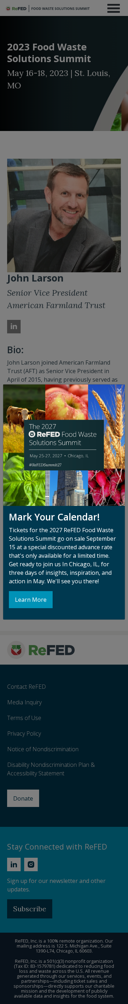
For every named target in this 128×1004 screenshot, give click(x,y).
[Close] (119, 390)
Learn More (31, 600)
